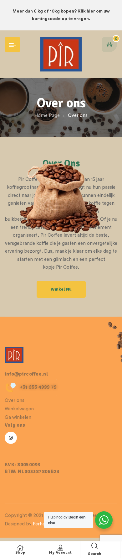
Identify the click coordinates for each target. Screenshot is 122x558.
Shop (20, 552)
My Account (60, 552)
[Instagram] (11, 438)
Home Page (47, 115)
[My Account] (60, 548)
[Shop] (20, 548)
